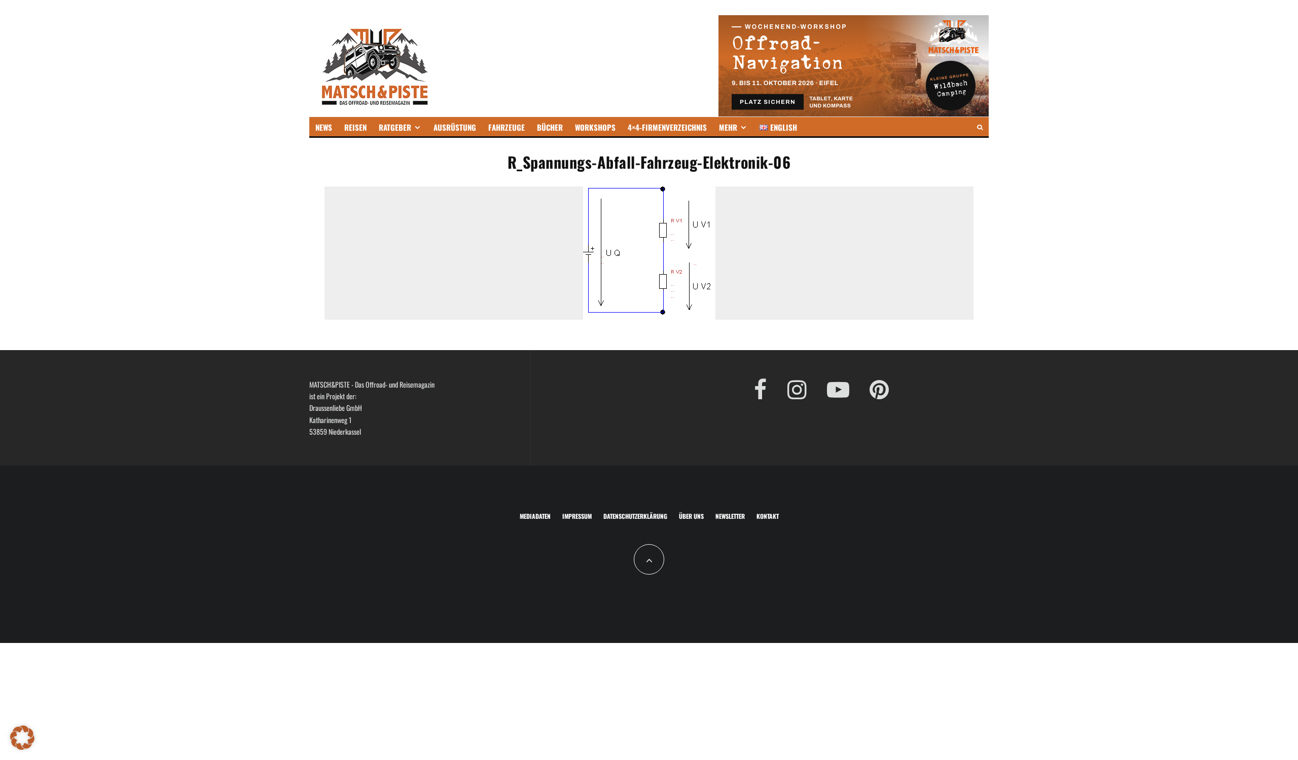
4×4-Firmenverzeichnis (667, 127)
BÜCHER (550, 127)
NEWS (323, 127)
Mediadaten (535, 516)
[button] (22, 737)
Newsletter (730, 516)
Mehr (728, 127)
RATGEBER (395, 127)
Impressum (577, 516)
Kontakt (767, 516)
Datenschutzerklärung (635, 516)
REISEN (355, 127)
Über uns (691, 516)
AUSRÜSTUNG (455, 127)
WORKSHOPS (595, 127)
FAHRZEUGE (506, 127)
